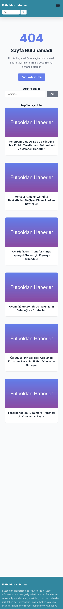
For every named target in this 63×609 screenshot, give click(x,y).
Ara (52, 94)
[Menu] (58, 5)
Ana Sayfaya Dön (32, 77)
